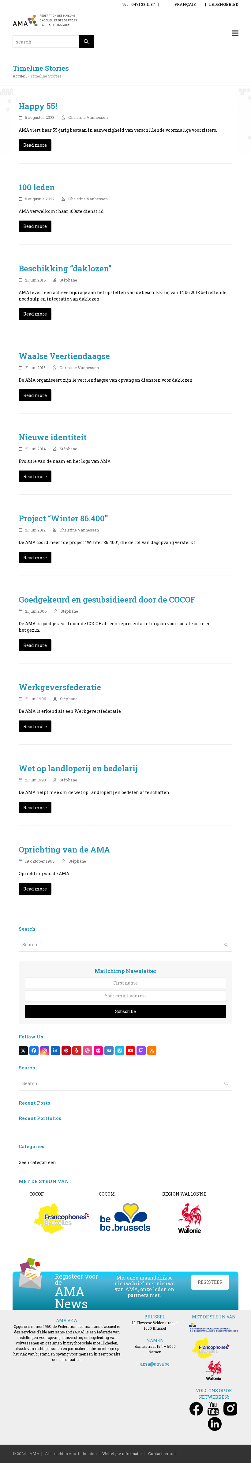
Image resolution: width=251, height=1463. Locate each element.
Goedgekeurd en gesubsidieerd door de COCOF (107, 599)
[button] (235, 33)
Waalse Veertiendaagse (64, 356)
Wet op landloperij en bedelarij (78, 768)
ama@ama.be (155, 1364)
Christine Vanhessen (88, 117)
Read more (35, 145)
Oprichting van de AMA (64, 849)
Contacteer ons (162, 1453)
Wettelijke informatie (122, 1453)
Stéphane (68, 280)
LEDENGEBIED (223, 4)
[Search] (86, 41)
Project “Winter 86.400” (63, 518)
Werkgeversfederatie (60, 687)
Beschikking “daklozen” (65, 268)
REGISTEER (210, 1282)
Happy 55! (38, 106)
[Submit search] (226, 945)
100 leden (37, 187)
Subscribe (125, 1011)
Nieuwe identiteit (53, 437)
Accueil (20, 76)
